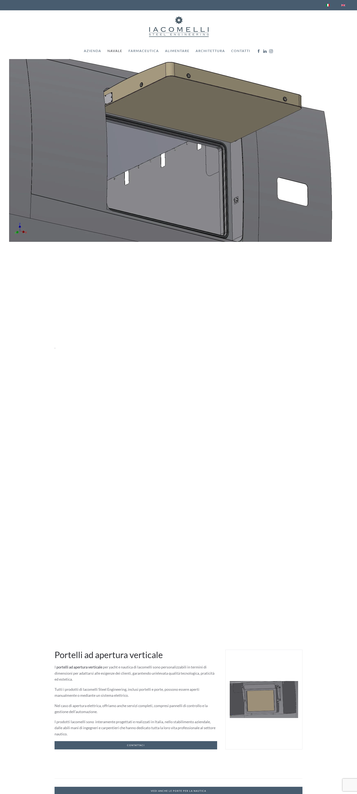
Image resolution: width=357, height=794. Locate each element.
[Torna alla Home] (178, 26)
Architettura (210, 51)
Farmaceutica (144, 51)
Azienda (92, 51)
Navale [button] (114, 51)
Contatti (240, 51)
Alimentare (177, 51)
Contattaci (136, 745)
